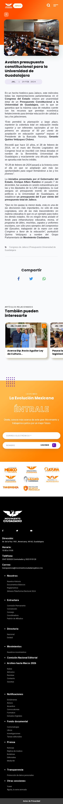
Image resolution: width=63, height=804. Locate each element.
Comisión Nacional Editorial (22, 657)
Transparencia (15, 769)
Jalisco (17, 6)
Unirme (45, 445)
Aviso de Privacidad (31, 801)
